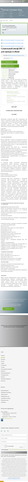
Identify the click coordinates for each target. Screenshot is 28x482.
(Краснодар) (8, 74)
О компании (21, 11)
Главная (2, 355)
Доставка (2, 15)
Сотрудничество (3, 13)
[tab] (14, 107)
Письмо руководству (5, 373)
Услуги (11, 11)
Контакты (2, 16)
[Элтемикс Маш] (11, 9)
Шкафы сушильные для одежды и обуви (16, 55)
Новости (11, 13)
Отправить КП (8, 308)
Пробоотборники (5, 390)
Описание (14, 106)
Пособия (14, 114)
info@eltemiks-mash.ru (17, 1)
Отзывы (3, 367)
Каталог (3, 357)
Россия (11, 58)
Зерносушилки (4, 394)
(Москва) (7, 77)
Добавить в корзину (10, 65)
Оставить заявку (9, 62)
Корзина (11, 16)
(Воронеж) (8, 70)
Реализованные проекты (6, 369)
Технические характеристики (14, 110)
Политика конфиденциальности (14, 478)
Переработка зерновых (6, 392)
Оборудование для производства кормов (5, 397)
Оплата (11, 15)
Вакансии (3, 371)
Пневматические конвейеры (4, 401)
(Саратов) (7, 75)
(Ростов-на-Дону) (9, 72)
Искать (3, 29)
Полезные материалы (5, 378)
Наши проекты (22, 15)
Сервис (20, 13)
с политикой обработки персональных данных (17, 449)
